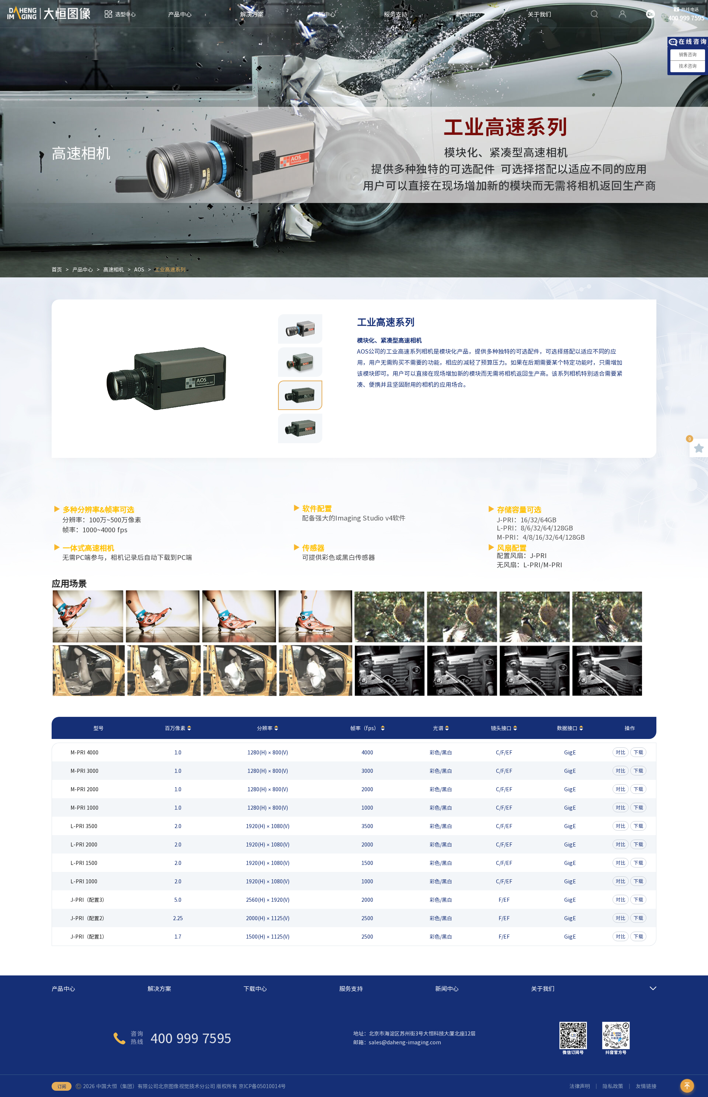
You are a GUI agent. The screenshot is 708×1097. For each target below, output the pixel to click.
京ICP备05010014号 (262, 1086)
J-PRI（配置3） (88, 899)
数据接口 (567, 728)
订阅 (61, 1086)
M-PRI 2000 (84, 789)
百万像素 (175, 728)
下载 (638, 752)
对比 (620, 752)
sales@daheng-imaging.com (405, 1042)
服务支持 (395, 14)
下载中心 (324, 14)
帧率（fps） (364, 728)
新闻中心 (467, 14)
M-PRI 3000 (84, 770)
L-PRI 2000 (83, 844)
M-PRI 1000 (84, 807)
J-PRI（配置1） (88, 936)
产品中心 (180, 14)
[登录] (622, 14)
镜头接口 (501, 728)
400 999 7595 (191, 1037)
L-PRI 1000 (83, 881)
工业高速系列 (170, 269)
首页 (57, 269)
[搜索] (594, 14)
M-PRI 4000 (84, 752)
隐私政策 (613, 1086)
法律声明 (579, 1086)
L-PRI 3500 (83, 826)
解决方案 (252, 14)
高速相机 (113, 269)
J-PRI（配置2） (88, 918)
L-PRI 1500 (83, 862)
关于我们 (539, 14)
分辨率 (265, 728)
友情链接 (646, 1086)
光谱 (438, 728)
